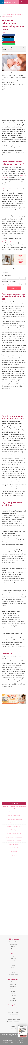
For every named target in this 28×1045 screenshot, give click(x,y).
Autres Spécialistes (13, 996)
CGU (15, 1040)
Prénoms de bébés (13, 1017)
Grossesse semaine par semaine (13, 1019)
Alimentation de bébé (16, 14)
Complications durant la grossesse (14, 837)
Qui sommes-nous (6, 1038)
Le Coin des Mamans (13, 975)
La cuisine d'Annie (6, 1044)
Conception (13, 956)
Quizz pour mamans (13, 1015)
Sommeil (13, 991)
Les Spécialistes (13, 944)
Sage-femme (13, 1000)
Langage (13, 993)
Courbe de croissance (13, 1024)
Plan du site (21, 1040)
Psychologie (13, 989)
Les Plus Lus (14, 803)
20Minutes (12, 1042)
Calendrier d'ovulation (13, 1010)
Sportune (14, 1044)
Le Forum (13, 972)
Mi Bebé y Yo (5, 1042)
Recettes (13, 1026)
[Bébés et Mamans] (11, 2)
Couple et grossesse (14, 844)
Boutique (13, 946)
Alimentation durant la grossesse (14, 826)
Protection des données (7, 1040)
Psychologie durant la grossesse (14, 841)
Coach (13, 998)
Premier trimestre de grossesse (14, 812)
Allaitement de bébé (7, 16)
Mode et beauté (14, 848)
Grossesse (13, 958)
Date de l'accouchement (13, 1012)
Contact (14, 1039)
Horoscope (13, 1029)
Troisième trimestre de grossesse (14, 819)
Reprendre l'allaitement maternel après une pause (13, 25)
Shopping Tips (14, 855)
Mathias (5, 32)
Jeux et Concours (13, 1008)
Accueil (3, 14)
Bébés (8, 14)
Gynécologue (13, 984)
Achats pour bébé (14, 823)
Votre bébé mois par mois (13, 1022)
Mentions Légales (21, 1039)
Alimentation (13, 986)
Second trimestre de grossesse (14, 815)
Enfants (13, 963)
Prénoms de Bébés (13, 942)
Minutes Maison (20, 1042)
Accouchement (6, 275)
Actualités (13, 968)
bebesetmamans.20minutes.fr (8, 1034)
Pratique (13, 949)
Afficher (9, 50)
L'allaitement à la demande (9, 189)
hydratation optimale (8, 241)
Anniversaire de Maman (9, 281)
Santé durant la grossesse (14, 830)
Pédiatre (13, 982)
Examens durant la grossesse (14, 833)
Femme (13, 965)
